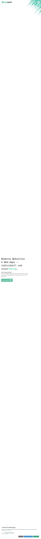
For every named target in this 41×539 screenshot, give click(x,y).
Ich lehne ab (21, 536)
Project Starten (5, 280)
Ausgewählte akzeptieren (28, 536)
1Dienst (6, 533)
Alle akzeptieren (36, 536)
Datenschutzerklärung (8, 530)
